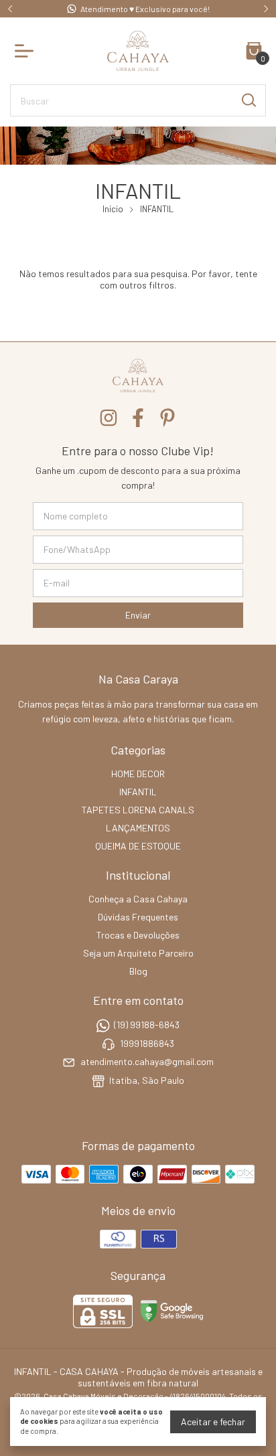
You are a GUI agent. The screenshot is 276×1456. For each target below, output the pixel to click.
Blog (138, 971)
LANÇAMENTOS (138, 827)
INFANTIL (138, 791)
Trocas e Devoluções (138, 935)
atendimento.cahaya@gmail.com (147, 1061)
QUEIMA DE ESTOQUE (138, 846)
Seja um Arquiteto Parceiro (138, 953)
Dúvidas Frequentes (138, 916)
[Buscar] (247, 99)
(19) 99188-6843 (147, 1025)
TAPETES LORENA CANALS (138, 809)
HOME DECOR (138, 773)
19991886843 (147, 1043)
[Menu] (27, 51)
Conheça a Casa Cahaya (138, 898)
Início (112, 209)
